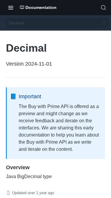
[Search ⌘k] (103, 7)
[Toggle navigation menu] (10, 7)
